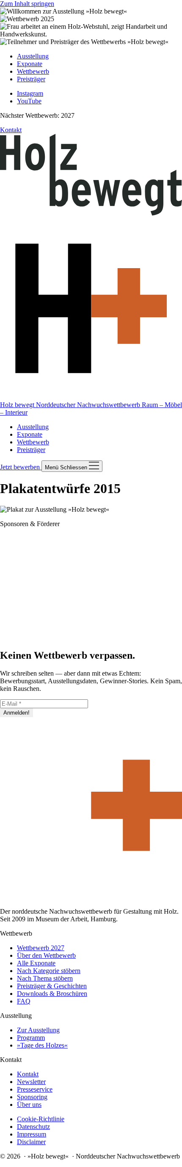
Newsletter (31, 1081)
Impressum (31, 1134)
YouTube (29, 101)
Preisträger (31, 449)
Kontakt (11, 129)
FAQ (23, 1001)
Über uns (29, 1104)
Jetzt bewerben (20, 467)
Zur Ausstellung (38, 1030)
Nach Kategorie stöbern (48, 970)
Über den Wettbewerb (46, 955)
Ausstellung (33, 426)
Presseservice (34, 1089)
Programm (31, 1037)
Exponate (29, 434)
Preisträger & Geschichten (52, 986)
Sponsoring (32, 1096)
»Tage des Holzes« (42, 1045)
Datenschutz (33, 1126)
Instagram (30, 93)
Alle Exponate (36, 963)
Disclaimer (31, 1141)
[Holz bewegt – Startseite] (91, 897)
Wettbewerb (33, 442)
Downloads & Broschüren (52, 993)
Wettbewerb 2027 (40, 947)
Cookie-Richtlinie (40, 1119)
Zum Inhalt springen (27, 3)
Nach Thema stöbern (45, 978)
